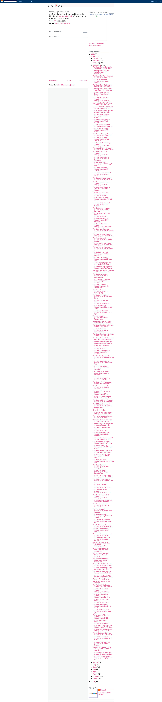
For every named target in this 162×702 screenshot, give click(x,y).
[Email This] (58, 21)
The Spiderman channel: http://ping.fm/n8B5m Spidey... (101, 539)
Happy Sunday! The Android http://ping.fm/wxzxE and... (103, 564)
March (95, 674)
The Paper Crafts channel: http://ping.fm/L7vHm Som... (103, 235)
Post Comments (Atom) (66, 85)
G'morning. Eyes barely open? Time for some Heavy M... (101, 373)
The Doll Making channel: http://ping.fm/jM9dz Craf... (102, 525)
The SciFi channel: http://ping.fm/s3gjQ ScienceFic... (100, 471)
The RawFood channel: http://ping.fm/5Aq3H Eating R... (103, 357)
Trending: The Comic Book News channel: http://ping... (103, 89)
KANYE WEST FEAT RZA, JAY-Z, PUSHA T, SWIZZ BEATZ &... (102, 649)
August (96, 662)
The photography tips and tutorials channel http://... (102, 263)
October (96, 63)
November (97, 60)
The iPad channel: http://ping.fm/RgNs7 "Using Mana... (101, 466)
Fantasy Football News (101, 579)
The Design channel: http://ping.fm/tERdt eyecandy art (100, 275)
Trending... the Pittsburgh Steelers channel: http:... (102, 397)
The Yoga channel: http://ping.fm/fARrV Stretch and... (103, 461)
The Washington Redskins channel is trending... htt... (102, 653)
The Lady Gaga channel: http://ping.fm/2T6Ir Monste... (101, 204)
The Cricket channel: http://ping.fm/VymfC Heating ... (101, 368)
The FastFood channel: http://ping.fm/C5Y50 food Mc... (102, 362)
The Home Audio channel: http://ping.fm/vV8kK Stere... (102, 174)
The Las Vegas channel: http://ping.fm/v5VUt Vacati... (101, 130)
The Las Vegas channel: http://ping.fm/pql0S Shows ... (103, 248)
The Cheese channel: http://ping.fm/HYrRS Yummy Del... (101, 505)
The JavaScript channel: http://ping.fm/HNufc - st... (102, 442)
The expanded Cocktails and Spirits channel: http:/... (103, 107)
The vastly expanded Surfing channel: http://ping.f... (103, 111)
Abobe (57, 23)
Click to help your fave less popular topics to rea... (102, 420)
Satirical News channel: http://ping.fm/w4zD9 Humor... (101, 530)
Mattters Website (95, 45)
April (95, 671)
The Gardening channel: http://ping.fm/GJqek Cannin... (101, 209)
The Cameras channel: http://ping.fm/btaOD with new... (102, 259)
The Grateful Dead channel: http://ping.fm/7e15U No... (102, 626)
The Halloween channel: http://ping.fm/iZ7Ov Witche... (101, 116)
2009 (93, 681)
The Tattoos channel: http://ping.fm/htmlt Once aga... (102, 312)
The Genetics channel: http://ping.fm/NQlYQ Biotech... (101, 220)
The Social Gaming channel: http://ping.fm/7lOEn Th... (103, 134)
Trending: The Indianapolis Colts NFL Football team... (102, 67)
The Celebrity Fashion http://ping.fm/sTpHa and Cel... (102, 296)
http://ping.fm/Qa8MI (66, 16)
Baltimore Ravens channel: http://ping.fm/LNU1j (102, 534)
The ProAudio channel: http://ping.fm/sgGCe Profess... (101, 158)
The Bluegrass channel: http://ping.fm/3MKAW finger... (101, 643)
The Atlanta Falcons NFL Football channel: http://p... (103, 125)
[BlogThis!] (59, 21)
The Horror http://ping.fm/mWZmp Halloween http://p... (101, 378)
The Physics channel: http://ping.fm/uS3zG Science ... (101, 387)
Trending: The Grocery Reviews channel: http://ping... (101, 72)
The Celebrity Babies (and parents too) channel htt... (102, 576)
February (96, 676)
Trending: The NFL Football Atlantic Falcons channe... (102, 85)
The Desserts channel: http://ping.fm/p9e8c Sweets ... (103, 230)
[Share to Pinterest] (65, 21)
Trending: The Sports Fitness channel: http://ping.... (103, 325)
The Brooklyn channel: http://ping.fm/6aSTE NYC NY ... (102, 199)
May (94, 669)
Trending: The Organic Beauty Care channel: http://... (101, 94)
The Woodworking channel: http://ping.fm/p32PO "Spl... (103, 476)
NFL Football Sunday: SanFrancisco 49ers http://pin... (100, 549)
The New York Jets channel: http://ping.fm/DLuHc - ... (102, 630)
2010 (93, 56)
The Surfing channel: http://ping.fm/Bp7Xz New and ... (102, 447)
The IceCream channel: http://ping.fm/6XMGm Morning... (101, 434)
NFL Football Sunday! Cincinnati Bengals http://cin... (100, 555)
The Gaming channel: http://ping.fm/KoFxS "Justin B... (101, 139)
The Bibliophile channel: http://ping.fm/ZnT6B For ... (103, 404)
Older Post (83, 80)
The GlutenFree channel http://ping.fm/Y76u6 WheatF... (101, 352)
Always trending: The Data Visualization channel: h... (102, 322)
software (67, 23)
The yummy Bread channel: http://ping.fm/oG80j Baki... (103, 244)
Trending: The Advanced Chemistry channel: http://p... (101, 188)
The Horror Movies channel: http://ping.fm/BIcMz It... (102, 416)
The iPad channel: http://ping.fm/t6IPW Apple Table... (102, 164)
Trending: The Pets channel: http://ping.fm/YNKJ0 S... (103, 76)
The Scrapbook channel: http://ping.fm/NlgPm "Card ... (103, 480)
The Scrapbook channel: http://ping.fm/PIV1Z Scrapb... (101, 121)
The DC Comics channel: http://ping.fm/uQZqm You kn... (102, 658)
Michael (103, 690)
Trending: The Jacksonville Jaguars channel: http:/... (102, 342)
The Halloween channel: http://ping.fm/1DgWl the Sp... (102, 521)
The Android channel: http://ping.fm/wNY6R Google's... (101, 254)
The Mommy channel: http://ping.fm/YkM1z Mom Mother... (102, 638)
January (96, 678)
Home (68, 80)
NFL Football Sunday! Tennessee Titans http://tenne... (100, 560)
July (94, 665)
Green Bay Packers (99, 410)
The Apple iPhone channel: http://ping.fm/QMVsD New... (103, 148)
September (97, 65)
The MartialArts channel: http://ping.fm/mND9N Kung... (101, 456)
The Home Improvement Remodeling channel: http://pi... (101, 281)
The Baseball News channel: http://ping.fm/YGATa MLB (103, 400)
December (97, 58)
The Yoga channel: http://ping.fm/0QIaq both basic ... (102, 239)
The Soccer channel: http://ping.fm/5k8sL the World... (102, 606)
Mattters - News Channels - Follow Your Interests (101, 14)
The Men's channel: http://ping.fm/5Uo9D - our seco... (102, 307)
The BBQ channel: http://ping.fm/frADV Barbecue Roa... (100, 330)
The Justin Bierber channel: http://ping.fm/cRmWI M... (102, 413)
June (95, 667)
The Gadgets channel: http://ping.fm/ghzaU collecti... (100, 169)
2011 (93, 54)
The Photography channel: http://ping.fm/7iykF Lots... (102, 267)
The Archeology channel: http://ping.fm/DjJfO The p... (103, 633)
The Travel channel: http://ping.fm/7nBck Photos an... (100, 81)
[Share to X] (61, 21)
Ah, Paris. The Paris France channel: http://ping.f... (102, 103)
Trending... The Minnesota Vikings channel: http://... (102, 382)
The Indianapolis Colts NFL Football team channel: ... (102, 500)
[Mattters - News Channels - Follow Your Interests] (101, 40)
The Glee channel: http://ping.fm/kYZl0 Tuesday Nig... (100, 291)
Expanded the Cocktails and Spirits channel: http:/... (103, 438)
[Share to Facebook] (63, 21)
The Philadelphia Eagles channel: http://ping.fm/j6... (103, 585)
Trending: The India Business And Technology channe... (103, 338)
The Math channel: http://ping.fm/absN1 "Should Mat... (100, 286)
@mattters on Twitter (96, 43)
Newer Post (53, 80)
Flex (61, 23)
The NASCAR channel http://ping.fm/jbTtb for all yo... (102, 611)
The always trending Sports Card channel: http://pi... (102, 568)
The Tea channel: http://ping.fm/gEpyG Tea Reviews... (102, 510)
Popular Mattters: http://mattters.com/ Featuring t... (100, 317)
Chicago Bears (98, 407)
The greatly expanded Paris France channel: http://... (102, 451)
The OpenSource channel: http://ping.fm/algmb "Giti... (103, 178)
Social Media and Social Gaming (101, 582)
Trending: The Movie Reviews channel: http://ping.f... (103, 334)
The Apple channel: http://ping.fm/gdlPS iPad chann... (102, 516)
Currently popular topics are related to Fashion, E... (103, 424)
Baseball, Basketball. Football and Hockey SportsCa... (103, 271)
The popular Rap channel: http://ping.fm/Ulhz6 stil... (102, 572)
